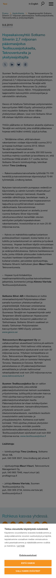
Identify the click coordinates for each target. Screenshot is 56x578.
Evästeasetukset (28, 555)
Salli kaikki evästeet (28, 571)
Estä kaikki (28, 563)
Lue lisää (20, 546)
